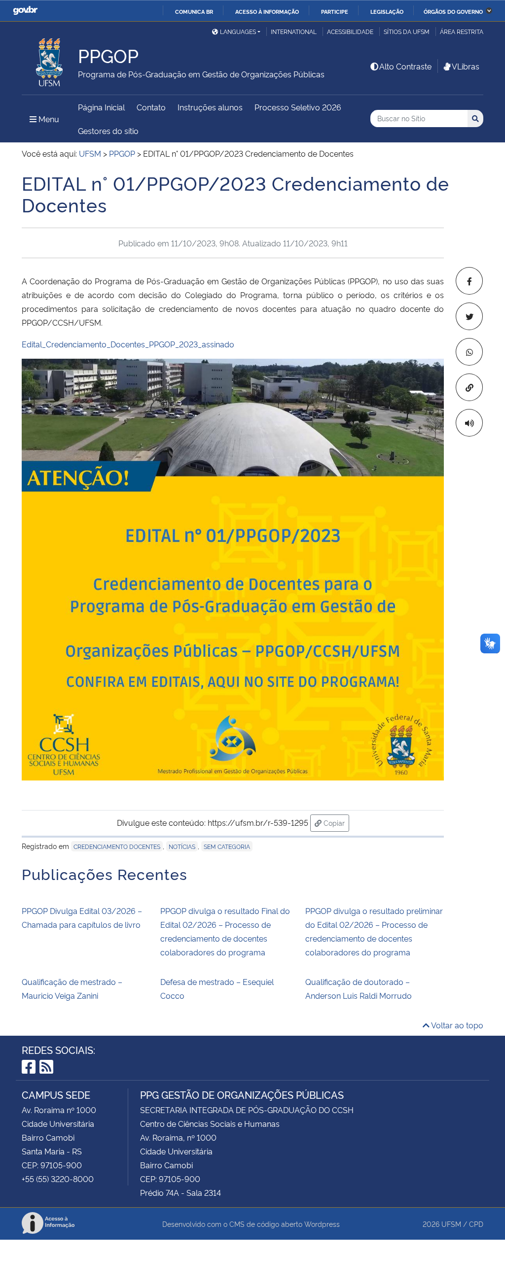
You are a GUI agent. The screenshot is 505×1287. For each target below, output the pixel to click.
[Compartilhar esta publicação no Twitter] (469, 316)
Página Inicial (101, 107)
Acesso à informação (267, 11)
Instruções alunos (210, 107)
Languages (238, 31)
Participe (334, 11)
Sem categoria (227, 846)
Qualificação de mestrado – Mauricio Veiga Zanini (72, 988)
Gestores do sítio (108, 130)
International (294, 31)
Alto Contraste (405, 66)
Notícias (182, 846)
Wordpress (322, 1223)
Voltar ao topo (456, 1024)
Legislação (386, 11)
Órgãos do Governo (453, 11)
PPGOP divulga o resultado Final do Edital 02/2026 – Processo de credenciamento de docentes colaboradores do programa (225, 931)
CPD (476, 1223)
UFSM (451, 1223)
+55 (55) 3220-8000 (58, 1178)
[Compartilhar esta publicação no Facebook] (469, 281)
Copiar (335, 822)
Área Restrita (461, 31)
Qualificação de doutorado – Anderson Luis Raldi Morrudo (358, 988)
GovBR (25, 10)
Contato (151, 107)
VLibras (465, 66)
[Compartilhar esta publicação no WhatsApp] (469, 352)
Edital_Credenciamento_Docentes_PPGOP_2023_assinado (128, 344)
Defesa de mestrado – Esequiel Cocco (217, 988)
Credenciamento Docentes (116, 846)
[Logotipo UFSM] (50, 59)
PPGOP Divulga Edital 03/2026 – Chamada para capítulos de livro (82, 917)
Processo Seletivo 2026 (297, 107)
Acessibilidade (350, 31)
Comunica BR (194, 11)
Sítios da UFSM (407, 31)
